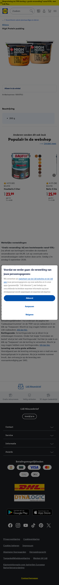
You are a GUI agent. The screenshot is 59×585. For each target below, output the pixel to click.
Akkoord (29, 298)
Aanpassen (29, 306)
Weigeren (29, 314)
